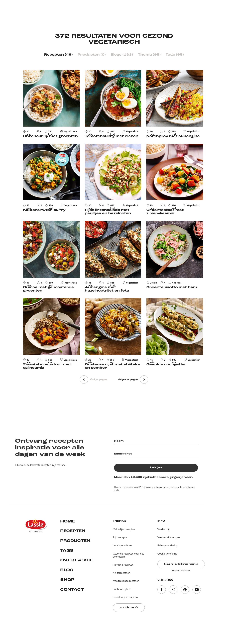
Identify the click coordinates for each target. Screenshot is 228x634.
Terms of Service (187, 487)
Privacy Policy (169, 487)
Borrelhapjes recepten (125, 596)
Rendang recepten (123, 564)
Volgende (128, 379)
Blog (66, 570)
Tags (66, 551)
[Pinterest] (185, 589)
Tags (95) (175, 54)
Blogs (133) (122, 54)
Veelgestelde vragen (168, 537)
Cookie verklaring (167, 553)
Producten (75, 541)
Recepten (72, 531)
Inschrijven (156, 467)
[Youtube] (196, 589)
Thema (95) (149, 54)
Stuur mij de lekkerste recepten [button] (181, 564)
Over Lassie (76, 560)
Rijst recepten (120, 537)
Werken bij (163, 529)
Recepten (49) (58, 54)
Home (67, 521)
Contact (72, 590)
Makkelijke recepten (124, 529)
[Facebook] (161, 589)
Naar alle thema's (129, 607)
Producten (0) (92, 54)
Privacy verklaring (167, 545)
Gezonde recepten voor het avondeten (128, 555)
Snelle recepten (121, 588)
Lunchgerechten (122, 545)
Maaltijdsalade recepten (126, 580)
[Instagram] (173, 589)
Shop (67, 580)
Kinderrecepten (121, 572)
